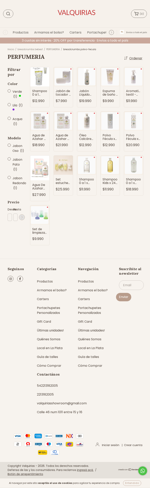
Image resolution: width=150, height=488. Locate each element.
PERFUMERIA (53, 49)
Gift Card (44, 321)
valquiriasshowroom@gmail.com (62, 403)
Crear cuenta (133, 445)
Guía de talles (47, 357)
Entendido (132, 483)
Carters (75, 32)
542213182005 (47, 385)
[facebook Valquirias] (20, 279)
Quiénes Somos (48, 339)
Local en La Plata (49, 348)
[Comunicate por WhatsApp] (142, 470)
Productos (21, 32)
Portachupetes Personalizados (48, 310)
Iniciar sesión (110, 445)
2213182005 (45, 394)
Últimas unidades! (50, 330)
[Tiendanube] (130, 470)
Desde (10, 209)
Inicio (11, 49)
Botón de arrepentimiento (25, 474)
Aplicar (22, 217)
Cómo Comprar (49, 365)
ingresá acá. (85, 470)
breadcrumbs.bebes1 (30, 49)
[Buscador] (8, 14)
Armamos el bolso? (49, 32)
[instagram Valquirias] (10, 279)
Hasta (15, 209)
